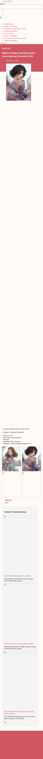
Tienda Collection (10, 31)
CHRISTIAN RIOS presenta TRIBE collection (18, 644)
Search (2, 4)
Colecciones (8, 24)
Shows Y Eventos (10, 26)
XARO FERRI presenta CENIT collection (17, 576)
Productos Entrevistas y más (15, 29)
